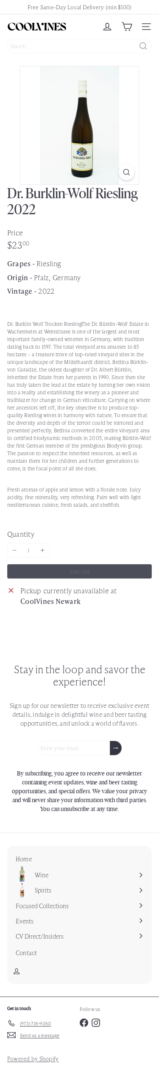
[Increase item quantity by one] (42, 550)
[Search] (143, 46)
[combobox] (79, 46)
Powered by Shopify (33, 1058)
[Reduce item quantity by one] (14, 550)
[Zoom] (126, 172)
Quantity (20, 534)
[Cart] (127, 26)
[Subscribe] (116, 748)
